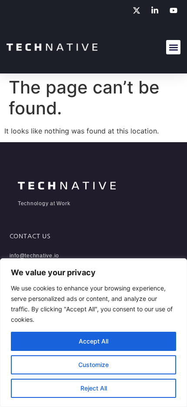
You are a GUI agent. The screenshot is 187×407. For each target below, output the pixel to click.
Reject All (93, 388)
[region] (93, 332)
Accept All (93, 341)
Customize (93, 364)
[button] (173, 47)
